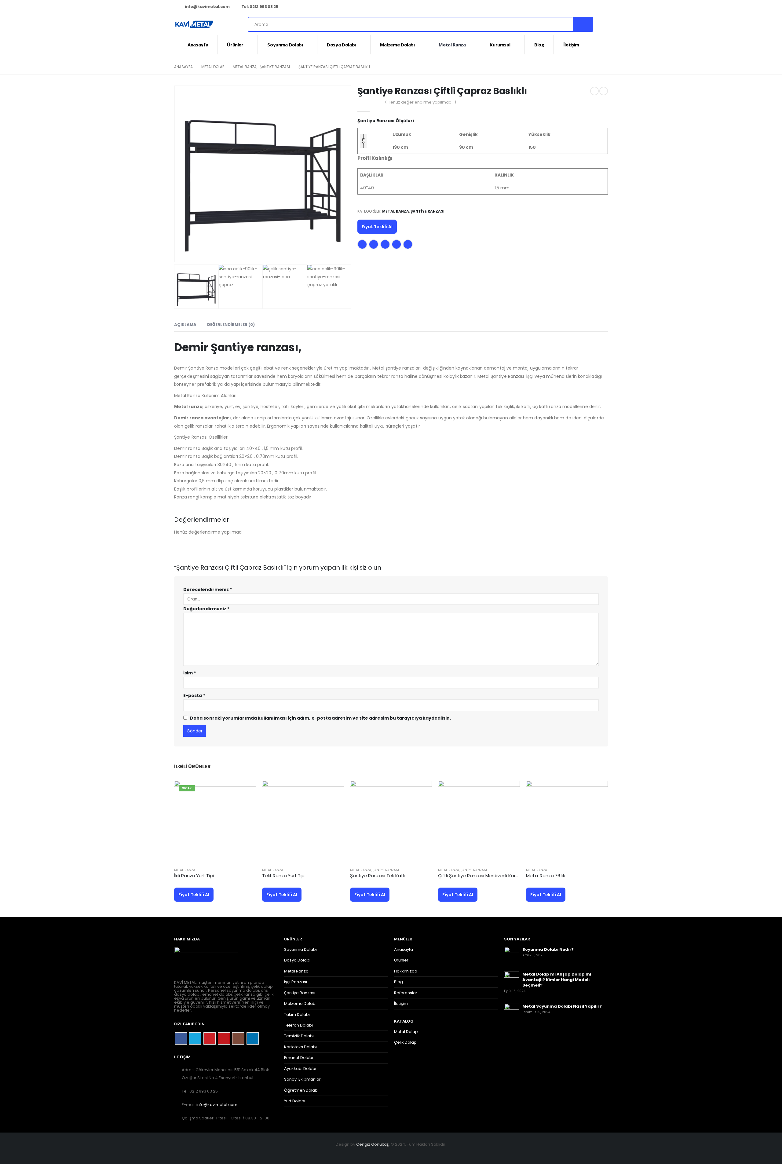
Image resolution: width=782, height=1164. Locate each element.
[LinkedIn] (603, 7)
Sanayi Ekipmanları (303, 1079)
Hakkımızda (405, 971)
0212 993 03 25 (264, 6)
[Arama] (583, 24)
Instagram (238, 1038)
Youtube (224, 1038)
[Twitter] (562, 7)
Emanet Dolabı (298, 1057)
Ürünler (235, 45)
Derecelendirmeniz (207, 589)
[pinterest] (572, 7)
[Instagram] (593, 7)
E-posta (408, 244)
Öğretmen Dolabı (301, 1090)
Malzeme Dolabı (397, 45)
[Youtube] (583, 7)
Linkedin (253, 1038)
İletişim (571, 45)
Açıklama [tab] (185, 324)
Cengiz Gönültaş (372, 1144)
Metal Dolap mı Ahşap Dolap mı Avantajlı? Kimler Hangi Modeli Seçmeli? (556, 979)
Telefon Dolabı (298, 1025)
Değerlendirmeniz (206, 609)
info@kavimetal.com (207, 6)
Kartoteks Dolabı (300, 1047)
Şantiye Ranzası (427, 211)
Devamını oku (245, 790)
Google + (396, 244)
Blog (539, 45)
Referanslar (405, 993)
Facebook (362, 244)
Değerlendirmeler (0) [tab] (231, 324)
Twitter (373, 244)
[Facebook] (552, 7)
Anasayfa (198, 45)
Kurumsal (500, 45)
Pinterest (209, 1038)
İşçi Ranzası (295, 982)
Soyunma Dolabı (285, 45)
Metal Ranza (452, 45)
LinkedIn (385, 244)
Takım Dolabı (297, 1014)
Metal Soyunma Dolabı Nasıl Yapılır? (562, 1006)
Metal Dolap (406, 1031)
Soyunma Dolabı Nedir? (548, 949)
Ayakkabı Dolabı (300, 1068)
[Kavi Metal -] (194, 24)
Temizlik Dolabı (299, 1036)
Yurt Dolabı (294, 1101)
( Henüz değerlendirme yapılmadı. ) (420, 102)
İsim (189, 673)
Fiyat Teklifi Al (377, 227)
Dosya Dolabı (341, 45)
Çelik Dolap (405, 1042)
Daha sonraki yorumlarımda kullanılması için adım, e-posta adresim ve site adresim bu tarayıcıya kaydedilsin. (320, 718)
